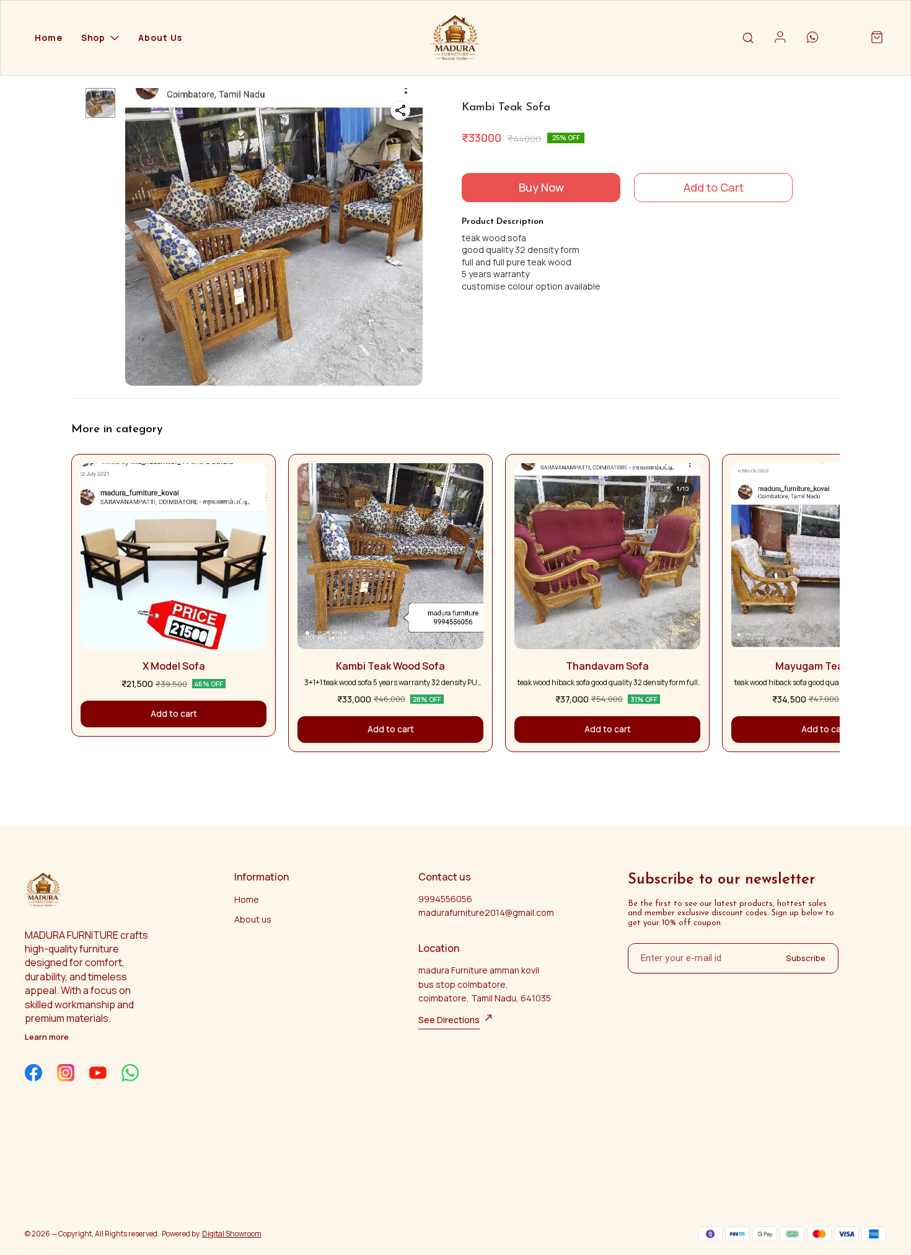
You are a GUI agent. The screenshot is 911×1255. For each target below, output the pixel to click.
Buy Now (541, 187)
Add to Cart (714, 187)
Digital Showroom (232, 1233)
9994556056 (445, 899)
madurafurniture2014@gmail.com (486, 912)
